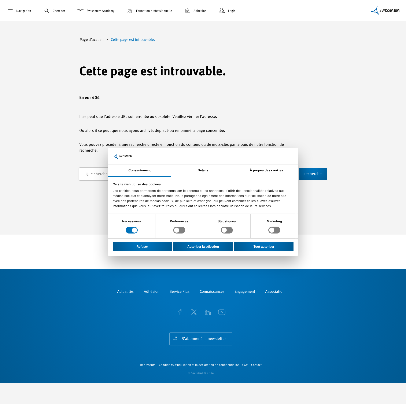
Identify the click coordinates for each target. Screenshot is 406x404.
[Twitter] (194, 313)
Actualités (125, 292)
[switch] (179, 230)
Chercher (59, 11)
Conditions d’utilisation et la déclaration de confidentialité (199, 365)
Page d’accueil (92, 40)
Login (232, 11)
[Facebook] (180, 313)
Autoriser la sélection (203, 246)
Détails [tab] (203, 170)
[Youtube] (222, 313)
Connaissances (212, 292)
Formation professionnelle (154, 11)
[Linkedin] (208, 313)
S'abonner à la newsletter (204, 339)
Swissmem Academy (100, 11)
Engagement (245, 292)
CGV (245, 365)
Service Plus (179, 292)
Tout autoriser (264, 246)
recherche (313, 174)
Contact (256, 365)
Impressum (147, 365)
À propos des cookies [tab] (266, 170)
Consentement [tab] (139, 170)
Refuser (142, 246)
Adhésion (200, 11)
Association (274, 292)
